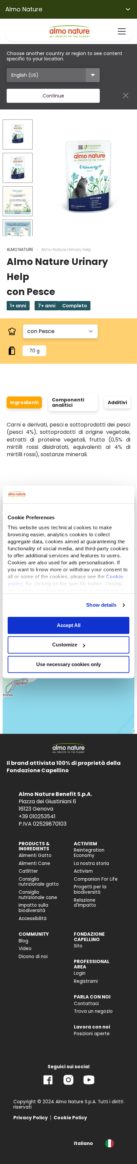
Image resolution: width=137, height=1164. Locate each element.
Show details (101, 605)
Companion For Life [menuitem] (96, 879)
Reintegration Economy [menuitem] (89, 853)
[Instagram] (68, 1085)
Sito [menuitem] (78, 946)
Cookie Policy (70, 1118)
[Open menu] (121, 31)
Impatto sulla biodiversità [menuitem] (33, 908)
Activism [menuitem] (83, 871)
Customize (64, 645)
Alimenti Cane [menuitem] (34, 863)
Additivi (117, 402)
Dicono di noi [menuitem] (33, 956)
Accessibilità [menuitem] (33, 918)
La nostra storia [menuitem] (91, 863)
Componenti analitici (68, 402)
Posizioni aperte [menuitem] (92, 1034)
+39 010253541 (37, 816)
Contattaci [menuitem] (86, 1003)
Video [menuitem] (25, 948)
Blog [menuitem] (23, 941)
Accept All (68, 625)
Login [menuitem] (79, 973)
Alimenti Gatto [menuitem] (35, 855)
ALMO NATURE (20, 249)
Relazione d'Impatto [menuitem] (85, 903)
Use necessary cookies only (68, 664)
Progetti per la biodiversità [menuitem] (90, 889)
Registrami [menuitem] (86, 981)
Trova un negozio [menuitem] (93, 1011)
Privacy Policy (30, 1118)
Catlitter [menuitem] (28, 871)
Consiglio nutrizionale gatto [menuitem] (39, 882)
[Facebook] (48, 1085)
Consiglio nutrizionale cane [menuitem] (38, 895)
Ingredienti (24, 402)
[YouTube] (88, 1085)
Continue (53, 95)
